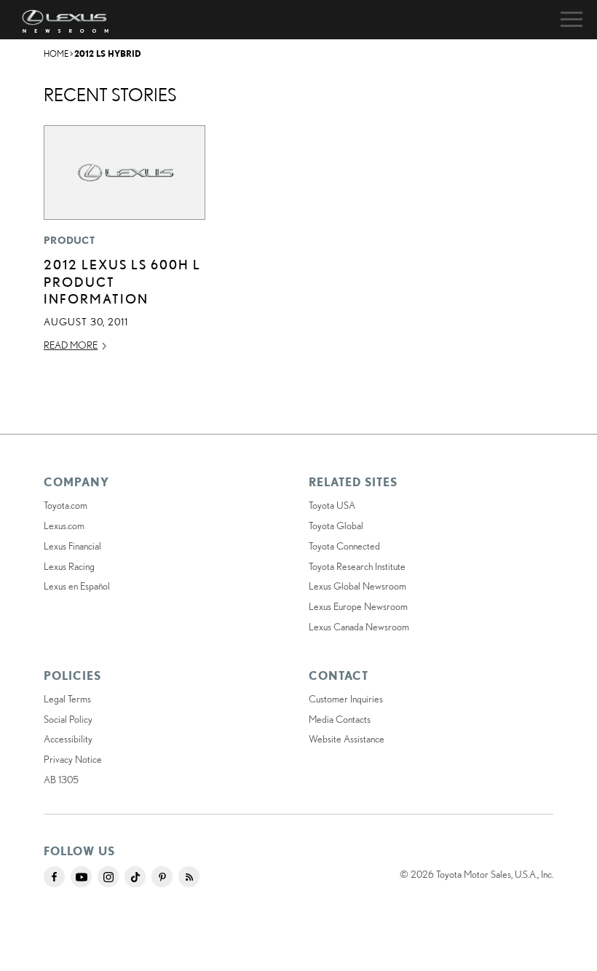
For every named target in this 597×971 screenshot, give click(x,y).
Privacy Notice (73, 759)
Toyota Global (336, 525)
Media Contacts (340, 719)
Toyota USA (332, 505)
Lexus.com (64, 525)
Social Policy (68, 719)
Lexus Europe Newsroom (358, 606)
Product (69, 240)
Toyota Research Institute (357, 566)
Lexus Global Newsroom (357, 586)
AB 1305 (61, 779)
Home (56, 53)
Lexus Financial (72, 546)
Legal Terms (67, 699)
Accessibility (68, 739)
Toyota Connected (344, 546)
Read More (71, 345)
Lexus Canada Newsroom (359, 627)
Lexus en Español (77, 586)
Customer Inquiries (346, 699)
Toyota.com (65, 505)
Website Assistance (346, 739)
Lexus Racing (69, 566)
